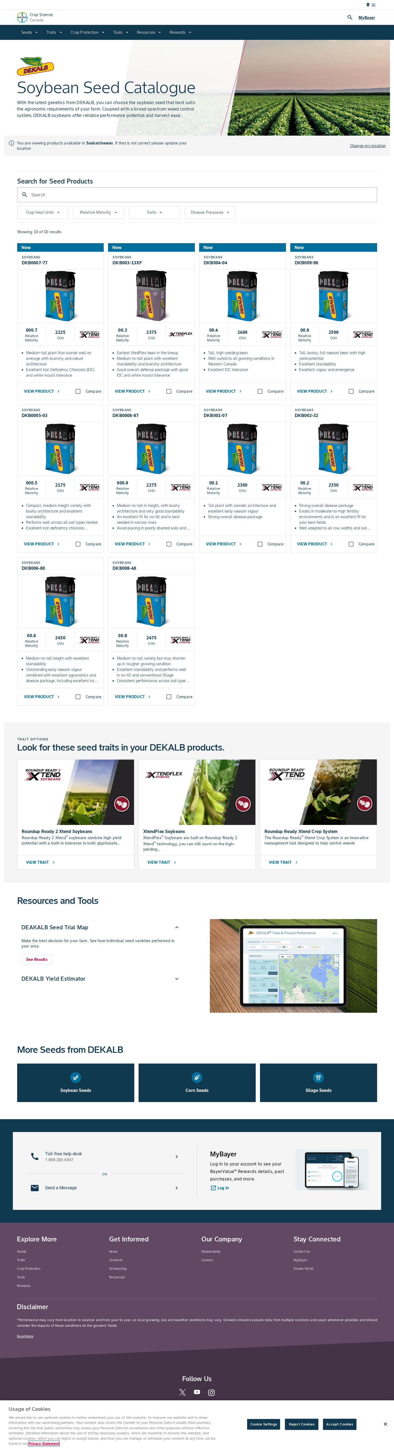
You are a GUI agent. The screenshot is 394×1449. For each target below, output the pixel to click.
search (350, 17)
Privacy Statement (44, 1443)
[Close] (385, 1424)
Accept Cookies (339, 1424)
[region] (197, 1424)
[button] (100, 927)
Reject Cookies (301, 1424)
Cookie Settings (263, 1424)
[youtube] (197, 1393)
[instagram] (211, 1395)
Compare (94, 391)
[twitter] (182, 1394)
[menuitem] (29, 32)
